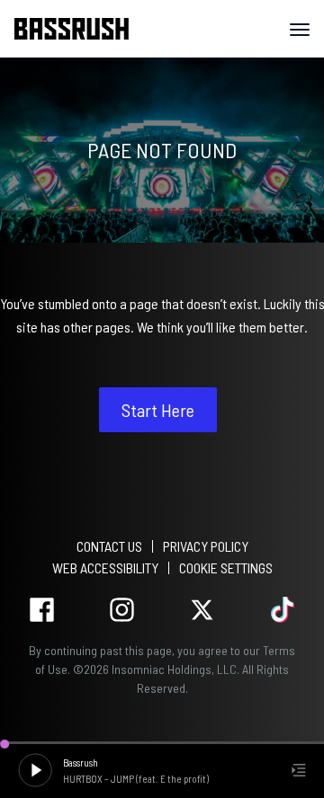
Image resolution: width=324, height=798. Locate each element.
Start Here (158, 410)
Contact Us (109, 545)
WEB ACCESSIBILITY (105, 567)
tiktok (282, 610)
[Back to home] (78, 28)
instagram (122, 610)
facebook (42, 610)
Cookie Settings (226, 567)
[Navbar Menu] (300, 29)
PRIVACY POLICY (205, 545)
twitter (202, 610)
